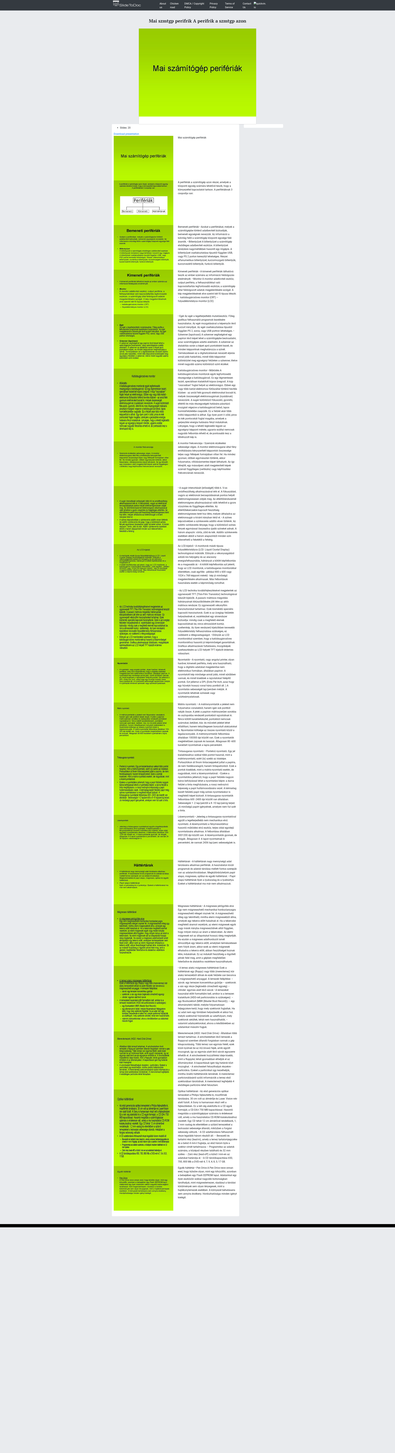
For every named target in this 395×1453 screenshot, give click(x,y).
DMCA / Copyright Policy (194, 5)
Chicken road (174, 5)
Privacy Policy (214, 5)
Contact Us (247, 5)
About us (163, 5)
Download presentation (126, 133)
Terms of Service (230, 5)
